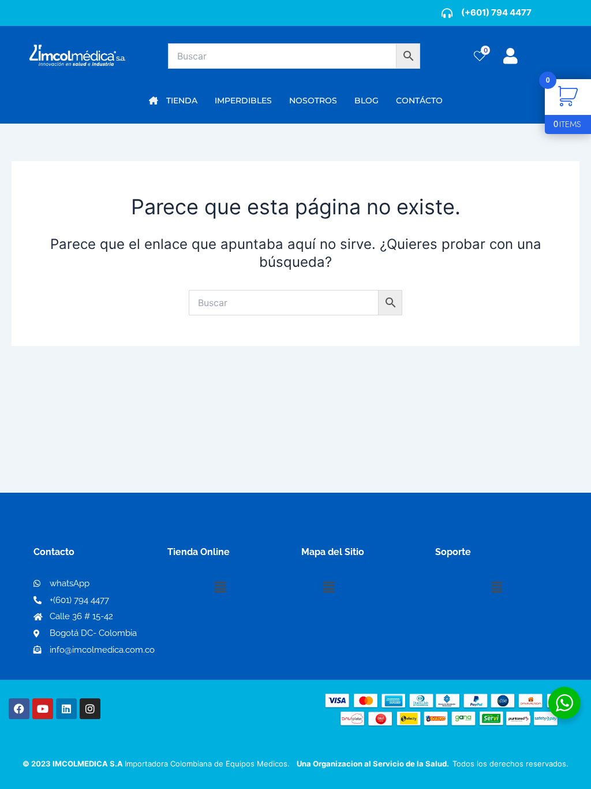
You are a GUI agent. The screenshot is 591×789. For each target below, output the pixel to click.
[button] (220, 587)
